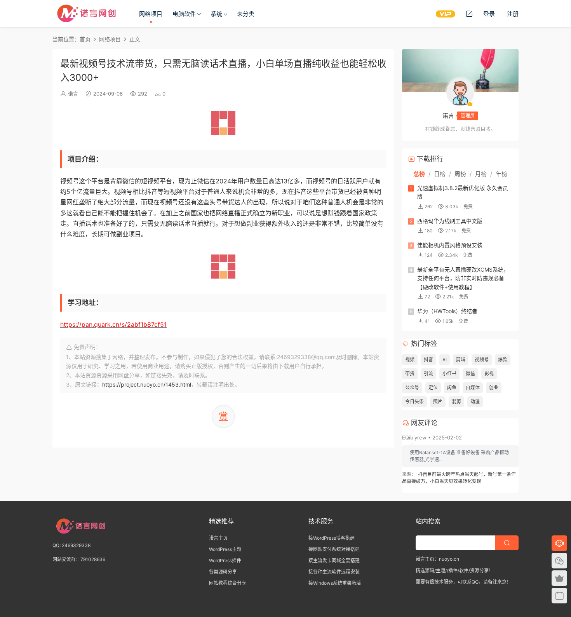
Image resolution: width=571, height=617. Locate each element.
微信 (470, 373)
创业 (493, 387)
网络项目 (150, 13)
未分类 (245, 13)
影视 (489, 373)
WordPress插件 (225, 560)
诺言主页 (218, 538)
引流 (428, 373)
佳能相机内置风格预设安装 (449, 245)
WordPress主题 (225, 549)
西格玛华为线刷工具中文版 (449, 221)
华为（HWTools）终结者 (447, 311)
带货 (409, 373)
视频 (409, 360)
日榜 (440, 174)
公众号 (412, 387)
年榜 (501, 174)
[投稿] (469, 13)
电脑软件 (184, 13)
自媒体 (473, 387)
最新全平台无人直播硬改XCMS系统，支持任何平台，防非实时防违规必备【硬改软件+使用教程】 (463, 278)
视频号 (482, 360)
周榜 (460, 174)
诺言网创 (87, 13)
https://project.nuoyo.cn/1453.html (146, 384)
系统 (216, 13)
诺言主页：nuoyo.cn (437, 559)
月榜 (481, 174)
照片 (437, 401)
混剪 (456, 401)
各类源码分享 (223, 572)
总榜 (419, 174)
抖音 (428, 360)
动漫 (475, 401)
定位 (433, 387)
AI (444, 360)
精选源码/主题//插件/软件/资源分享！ (454, 570)
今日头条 (414, 401)
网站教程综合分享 (227, 583)
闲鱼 (451, 387)
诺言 (73, 94)
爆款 (502, 360)
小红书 (449, 373)
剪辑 (460, 360)
